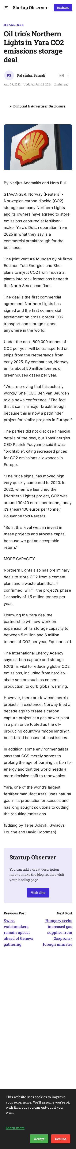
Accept (39, 1139)
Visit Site (38, 892)
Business (63, 8)
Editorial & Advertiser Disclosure (39, 106)
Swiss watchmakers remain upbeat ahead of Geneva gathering (18, 932)
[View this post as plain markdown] (61, 75)
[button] (6, 7)
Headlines (14, 25)
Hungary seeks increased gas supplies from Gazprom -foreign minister (57, 932)
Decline (60, 1139)
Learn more (15, 1128)
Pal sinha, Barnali (31, 75)
